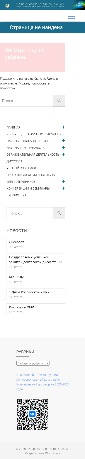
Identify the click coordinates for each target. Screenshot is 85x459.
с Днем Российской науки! (29, 292)
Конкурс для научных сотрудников (36, 134)
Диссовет (14, 161)
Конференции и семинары (28, 188)
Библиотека (16, 195)
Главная (13, 127)
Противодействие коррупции (37, 374)
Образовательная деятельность (33, 155)
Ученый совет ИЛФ (21, 168)
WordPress (52, 453)
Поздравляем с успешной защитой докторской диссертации (35, 259)
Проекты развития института (31, 175)
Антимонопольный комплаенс (38, 379)
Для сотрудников (21, 182)
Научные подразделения (27, 141)
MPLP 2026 (17, 277)
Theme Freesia (58, 448)
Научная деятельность (26, 148)
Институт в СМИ (21, 307)
